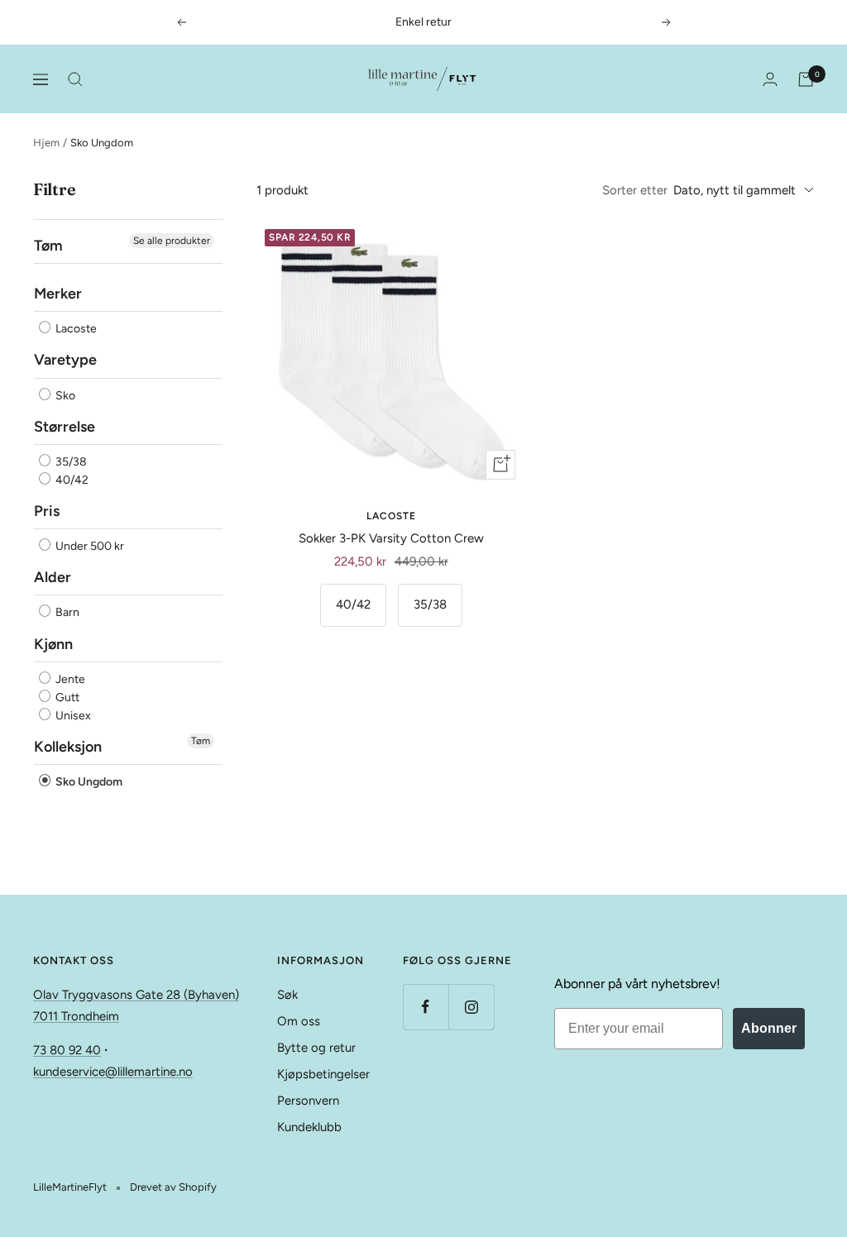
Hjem (46, 142)
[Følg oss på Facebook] (425, 1006)
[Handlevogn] (805, 79)
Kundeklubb (309, 1127)
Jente (69, 679)
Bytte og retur (316, 1047)
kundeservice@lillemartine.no (113, 1071)
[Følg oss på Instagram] (471, 1006)
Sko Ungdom (87, 782)
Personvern (308, 1100)
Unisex (72, 716)
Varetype (65, 360)
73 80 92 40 (67, 1050)
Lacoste (75, 329)
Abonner (769, 1028)
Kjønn (53, 644)
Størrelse (64, 427)
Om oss (298, 1021)
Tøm (200, 741)
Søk (287, 994)
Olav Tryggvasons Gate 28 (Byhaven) (136, 994)
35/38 (70, 462)
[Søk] (75, 79)
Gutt (66, 697)
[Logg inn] (770, 79)
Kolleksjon (68, 747)
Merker (58, 293)
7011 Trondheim (76, 1016)
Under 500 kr (88, 546)
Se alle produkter (171, 240)
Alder (52, 577)
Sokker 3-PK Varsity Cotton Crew (391, 538)
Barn (66, 613)
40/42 (71, 480)
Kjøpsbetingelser (323, 1074)
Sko (64, 396)
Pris (47, 511)
